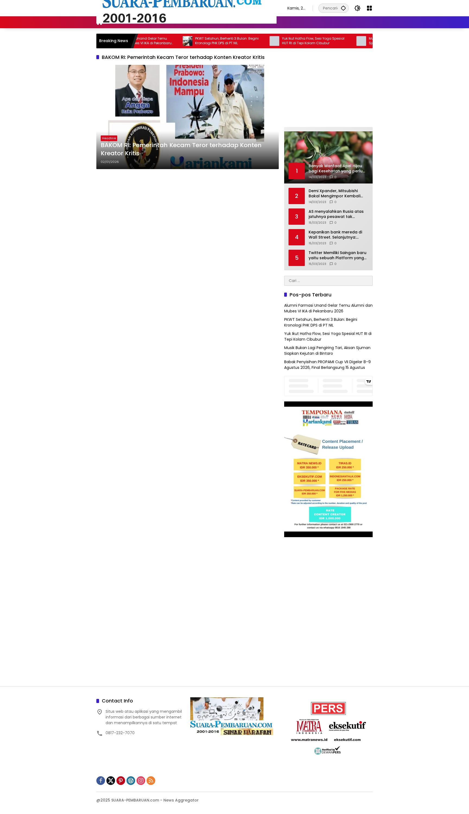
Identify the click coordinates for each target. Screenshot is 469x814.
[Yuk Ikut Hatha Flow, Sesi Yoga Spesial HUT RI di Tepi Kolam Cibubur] (251, 41)
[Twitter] (110, 780)
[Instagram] (141, 780)
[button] (343, 8)
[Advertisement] (187, 213)
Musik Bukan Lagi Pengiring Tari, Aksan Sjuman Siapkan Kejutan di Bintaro (327, 350)
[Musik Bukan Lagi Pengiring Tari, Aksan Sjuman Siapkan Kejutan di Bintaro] (338, 41)
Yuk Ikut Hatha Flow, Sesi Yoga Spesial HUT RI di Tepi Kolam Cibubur (290, 40)
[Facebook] (100, 780)
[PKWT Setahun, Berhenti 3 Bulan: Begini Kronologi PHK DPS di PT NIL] (164, 41)
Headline (109, 138)
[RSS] (151, 780)
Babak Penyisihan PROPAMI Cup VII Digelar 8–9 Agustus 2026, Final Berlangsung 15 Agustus (327, 364)
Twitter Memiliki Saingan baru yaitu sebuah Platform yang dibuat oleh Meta (337, 255)
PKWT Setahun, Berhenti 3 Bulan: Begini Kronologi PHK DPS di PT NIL (204, 40)
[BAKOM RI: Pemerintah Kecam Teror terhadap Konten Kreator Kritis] (187, 117)
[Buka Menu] (369, 8)
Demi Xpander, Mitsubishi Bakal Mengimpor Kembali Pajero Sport (334, 193)
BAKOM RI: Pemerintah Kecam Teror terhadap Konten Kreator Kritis (181, 149)
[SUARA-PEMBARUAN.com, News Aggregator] (186, 8)
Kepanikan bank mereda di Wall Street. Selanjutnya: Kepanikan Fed (335, 235)
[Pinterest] (120, 780)
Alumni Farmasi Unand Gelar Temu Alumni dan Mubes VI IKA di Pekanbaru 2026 (328, 308)
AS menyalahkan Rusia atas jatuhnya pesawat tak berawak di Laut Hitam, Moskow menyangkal (336, 214)
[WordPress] (130, 780)
